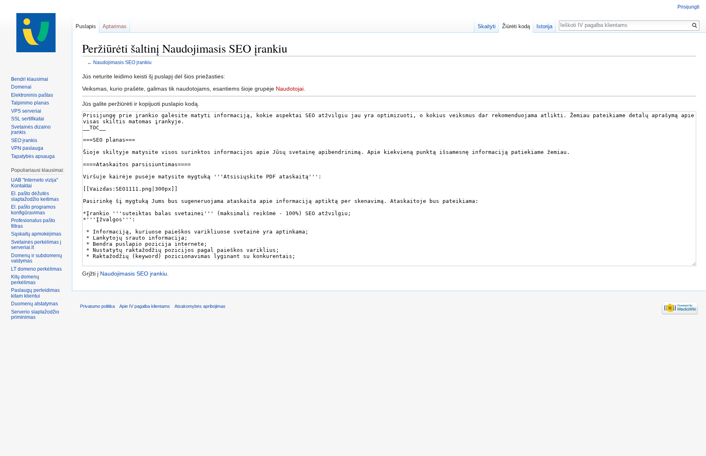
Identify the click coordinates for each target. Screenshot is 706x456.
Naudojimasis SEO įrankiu (122, 62)
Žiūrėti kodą (516, 26)
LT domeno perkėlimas (36, 269)
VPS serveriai (26, 111)
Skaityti (487, 26)
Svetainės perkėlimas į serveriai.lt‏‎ (36, 245)
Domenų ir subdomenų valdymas (36, 258)
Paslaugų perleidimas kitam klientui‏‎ (35, 293)
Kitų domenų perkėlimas (25, 279)
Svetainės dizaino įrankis (31, 130)
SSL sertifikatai (27, 119)
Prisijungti (688, 7)
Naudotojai (290, 88)
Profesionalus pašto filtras (33, 223)
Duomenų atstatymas (34, 304)
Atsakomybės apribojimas (200, 306)
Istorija (544, 26)
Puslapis (86, 26)
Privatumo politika (97, 306)
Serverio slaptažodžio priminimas (35, 314)
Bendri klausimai (29, 79)
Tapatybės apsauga (33, 156)
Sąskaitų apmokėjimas (36, 234)
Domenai (21, 87)
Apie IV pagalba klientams (144, 306)
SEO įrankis (24, 140)
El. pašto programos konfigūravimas (33, 210)
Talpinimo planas (30, 103)
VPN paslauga (27, 148)
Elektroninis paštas (32, 95)
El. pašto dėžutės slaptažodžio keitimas (35, 196)
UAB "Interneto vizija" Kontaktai (34, 183)
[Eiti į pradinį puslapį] (36, 32)
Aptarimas (115, 26)
